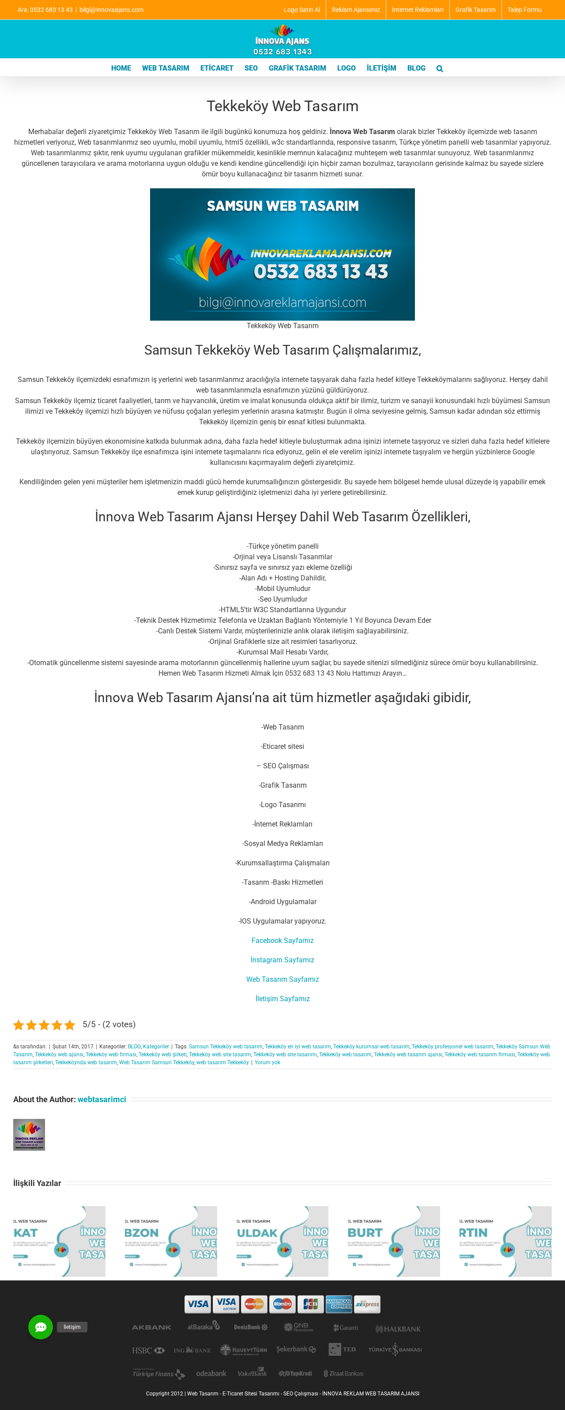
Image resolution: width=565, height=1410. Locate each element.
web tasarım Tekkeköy (222, 1062)
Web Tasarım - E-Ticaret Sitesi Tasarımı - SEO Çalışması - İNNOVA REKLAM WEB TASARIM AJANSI (303, 1394)
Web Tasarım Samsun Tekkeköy (156, 1062)
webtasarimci (102, 1099)
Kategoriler (156, 1046)
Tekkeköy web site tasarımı (285, 1054)
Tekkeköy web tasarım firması (479, 1054)
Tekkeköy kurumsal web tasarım (371, 1046)
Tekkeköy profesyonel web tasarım (452, 1046)
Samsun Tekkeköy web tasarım (226, 1046)
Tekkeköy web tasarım (345, 1054)
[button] (440, 67)
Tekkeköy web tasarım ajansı (408, 1054)
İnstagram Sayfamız (282, 960)
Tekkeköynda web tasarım (86, 1062)
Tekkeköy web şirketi (163, 1054)
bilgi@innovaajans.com (111, 9)
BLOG (134, 1046)
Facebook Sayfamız (283, 940)
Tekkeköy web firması (111, 1054)
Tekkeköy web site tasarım (220, 1054)
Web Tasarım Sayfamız (282, 979)
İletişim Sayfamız (283, 999)
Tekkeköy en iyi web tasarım (298, 1046)
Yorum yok (267, 1062)
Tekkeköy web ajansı (59, 1054)
